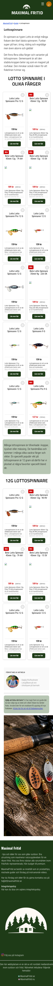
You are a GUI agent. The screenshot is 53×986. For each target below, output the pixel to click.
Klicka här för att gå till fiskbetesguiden (28, 708)
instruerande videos (38, 872)
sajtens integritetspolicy (29, 889)
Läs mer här (14, 144)
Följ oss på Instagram (14, 955)
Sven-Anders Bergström (30, 677)
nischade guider (8, 872)
